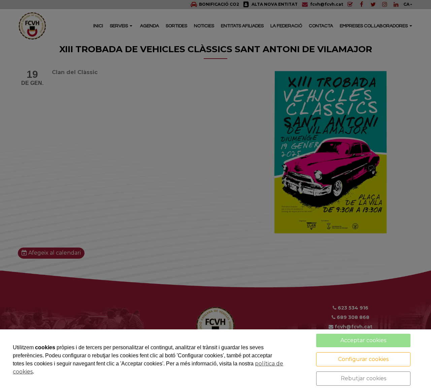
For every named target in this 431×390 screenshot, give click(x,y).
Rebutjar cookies (363, 378)
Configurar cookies (363, 359)
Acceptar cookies (363, 340)
